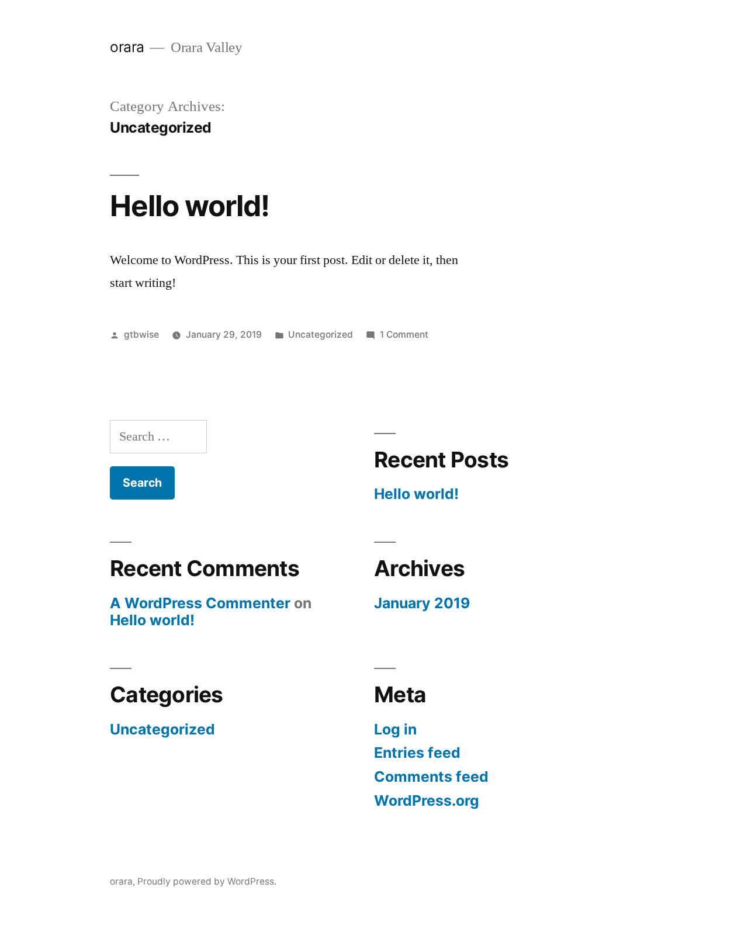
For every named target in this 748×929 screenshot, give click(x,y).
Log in (395, 729)
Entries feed (417, 752)
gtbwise (141, 334)
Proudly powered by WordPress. (206, 881)
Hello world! (189, 205)
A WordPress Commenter (200, 603)
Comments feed (431, 776)
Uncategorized (320, 334)
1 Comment (404, 334)
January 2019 (422, 603)
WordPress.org (426, 800)
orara (127, 47)
